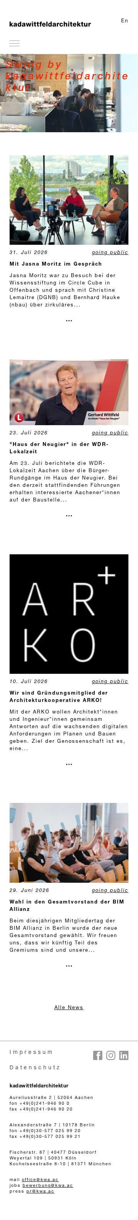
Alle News (69, 1008)
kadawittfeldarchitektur (39, 1086)
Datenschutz (35, 1068)
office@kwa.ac (40, 1180)
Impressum (32, 1052)
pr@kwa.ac (40, 1192)
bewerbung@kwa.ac (48, 1186)
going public (110, 253)
